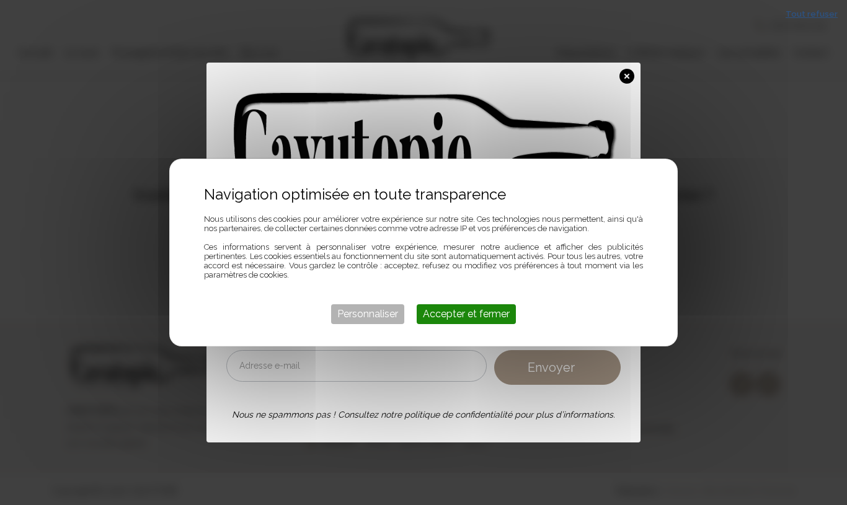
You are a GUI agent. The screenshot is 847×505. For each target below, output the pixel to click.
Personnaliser (367, 314)
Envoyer (551, 367)
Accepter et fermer (466, 314)
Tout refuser (812, 14)
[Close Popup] (630, 74)
